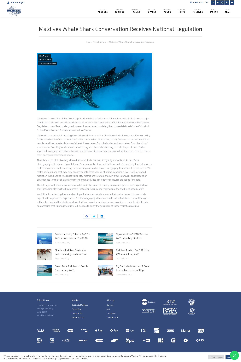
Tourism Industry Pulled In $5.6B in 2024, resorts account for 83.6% (72, 236)
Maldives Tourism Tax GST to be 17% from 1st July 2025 (132, 252)
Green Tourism (45, 60)
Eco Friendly (44, 56)
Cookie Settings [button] (216, 357)
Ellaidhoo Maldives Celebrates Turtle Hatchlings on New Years (71, 252)
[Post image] (44, 238)
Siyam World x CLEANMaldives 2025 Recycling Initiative (132, 236)
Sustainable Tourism (47, 64)
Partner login (17, 2)
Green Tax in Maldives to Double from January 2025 (71, 268)
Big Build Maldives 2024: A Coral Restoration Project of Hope (132, 268)
